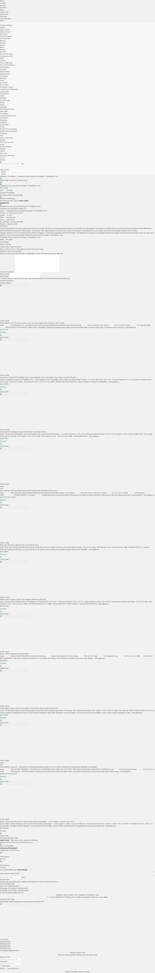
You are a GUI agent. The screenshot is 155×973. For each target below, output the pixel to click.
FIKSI (2, 58)
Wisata (2, 160)
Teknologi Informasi (7, 155)
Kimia (2, 80)
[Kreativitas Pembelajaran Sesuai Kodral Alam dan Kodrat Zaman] (77, 411)
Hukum (3, 61)
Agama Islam (5, 30)
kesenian (3, 78)
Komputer (4, 83)
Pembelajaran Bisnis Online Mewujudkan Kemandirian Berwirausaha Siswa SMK (29, 708)
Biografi (3, 43)
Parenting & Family (7, 109)
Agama (2, 27)
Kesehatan (4, 76)
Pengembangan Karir (8, 116)
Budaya (3, 50)
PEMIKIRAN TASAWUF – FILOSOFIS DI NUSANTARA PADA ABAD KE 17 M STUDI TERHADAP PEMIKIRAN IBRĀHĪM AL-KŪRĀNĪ (48, 767)
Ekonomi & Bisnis (6, 54)
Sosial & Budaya (6, 147)
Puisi (1, 136)
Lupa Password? (13, 968)
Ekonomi (3, 52)
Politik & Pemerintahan (8, 129)
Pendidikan (4, 113)
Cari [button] (22, 164)
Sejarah (2, 140)
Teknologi (3, 153)
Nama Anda (4, 274)
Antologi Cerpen (6, 36)
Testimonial (4, 12)
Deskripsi (3, 209)
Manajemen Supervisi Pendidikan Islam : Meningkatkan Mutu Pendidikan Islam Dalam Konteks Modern (38, 377)
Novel (2, 105)
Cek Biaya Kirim (5, 19)
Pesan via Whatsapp (7, 198)
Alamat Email (5, 957)
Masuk (2, 968)
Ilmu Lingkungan (6, 63)
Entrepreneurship (6, 56)
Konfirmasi (4, 14)
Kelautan (3, 69)
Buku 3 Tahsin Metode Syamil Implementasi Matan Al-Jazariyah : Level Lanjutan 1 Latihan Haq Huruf (37, 821)
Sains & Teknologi (6, 138)
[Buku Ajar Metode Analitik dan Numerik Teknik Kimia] (77, 524)
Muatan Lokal (5, 100)
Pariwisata (3, 111)
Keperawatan (5, 74)
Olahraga (3, 107)
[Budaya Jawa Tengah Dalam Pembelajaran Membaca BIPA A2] (77, 578)
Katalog (3, 5)
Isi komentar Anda (6, 272)
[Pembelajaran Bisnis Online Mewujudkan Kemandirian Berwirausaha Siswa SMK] (77, 687)
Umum (2, 158)
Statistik (3, 149)
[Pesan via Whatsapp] (1, 335)
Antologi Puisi (5, 38)
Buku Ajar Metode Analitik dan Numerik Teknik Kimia (19, 545)
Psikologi (3, 133)
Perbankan (4, 118)
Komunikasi (4, 85)
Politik (2, 127)
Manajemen (4, 94)
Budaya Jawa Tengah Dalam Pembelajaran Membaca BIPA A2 (23, 599)
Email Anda (4, 276)
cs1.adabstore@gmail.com (14, 893)
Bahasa (2, 41)
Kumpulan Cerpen (6, 87)
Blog (1, 10)
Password (3, 961)
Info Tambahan (12, 209)
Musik (2, 102)
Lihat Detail (4, 337)
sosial (2, 144)
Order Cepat (4, 321)
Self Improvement (7, 142)
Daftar (87, 972)
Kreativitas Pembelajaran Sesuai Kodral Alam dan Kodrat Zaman (23, 432)
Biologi (2, 45)
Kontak (3, 3)
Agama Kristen (5, 32)
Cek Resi (3, 16)
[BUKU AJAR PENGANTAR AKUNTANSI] (77, 633)
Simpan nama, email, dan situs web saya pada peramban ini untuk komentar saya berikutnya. (36, 278)
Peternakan (4, 125)
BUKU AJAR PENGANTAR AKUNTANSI (14, 654)
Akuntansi (3, 34)
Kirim (23, 877)
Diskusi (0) (22, 209)
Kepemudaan (5, 72)
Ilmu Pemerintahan (7, 65)
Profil (2, 21)
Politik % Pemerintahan (8, 131)
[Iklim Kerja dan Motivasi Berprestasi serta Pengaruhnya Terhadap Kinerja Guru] (77, 465)
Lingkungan (4, 91)
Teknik (2, 151)
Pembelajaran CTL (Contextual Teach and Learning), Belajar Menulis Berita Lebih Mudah (32, 323)
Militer (2, 96)
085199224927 (9, 884)
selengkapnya (130, 327)
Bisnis (2, 47)
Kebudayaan (4, 67)
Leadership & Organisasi (9, 89)
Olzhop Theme (5, 842)
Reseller (3, 8)
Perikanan (3, 120)
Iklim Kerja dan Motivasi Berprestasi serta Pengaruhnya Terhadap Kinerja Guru (28, 491)
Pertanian (3, 122)
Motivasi (3, 98)
